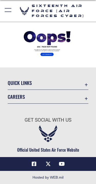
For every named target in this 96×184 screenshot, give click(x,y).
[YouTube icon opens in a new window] (62, 164)
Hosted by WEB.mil (48, 177)
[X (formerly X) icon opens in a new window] (48, 164)
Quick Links (20, 82)
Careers (16, 96)
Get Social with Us (48, 120)
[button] (8, 11)
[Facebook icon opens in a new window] (34, 164)
